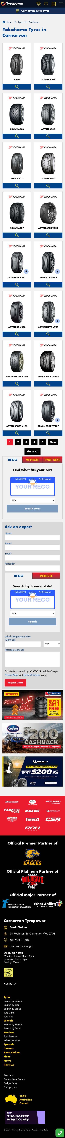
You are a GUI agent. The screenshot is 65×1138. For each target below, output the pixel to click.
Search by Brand (12, 1008)
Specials (9, 1044)
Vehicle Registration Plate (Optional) (18, 638)
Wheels (8, 1020)
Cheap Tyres (10, 1087)
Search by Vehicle (13, 1001)
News (7, 1060)
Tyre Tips (8, 1016)
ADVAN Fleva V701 (48, 327)
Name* (8, 533)
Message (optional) (14, 649)
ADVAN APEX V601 (48, 228)
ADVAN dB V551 (17, 277)
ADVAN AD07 (17, 228)
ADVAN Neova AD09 (17, 376)
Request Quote (15, 682)
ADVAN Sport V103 (48, 376)
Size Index (9, 1075)
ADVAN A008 (48, 79)
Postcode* (10, 563)
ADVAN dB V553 (17, 327)
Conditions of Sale (40, 1130)
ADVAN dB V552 (48, 277)
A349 (17, 79)
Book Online (12, 1052)
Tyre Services (10, 1036)
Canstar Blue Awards (14, 1079)
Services (9, 1032)
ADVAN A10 (17, 178)
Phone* (8, 543)
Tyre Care (9, 1012)
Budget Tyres (10, 1083)
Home (8, 22)
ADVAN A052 (48, 129)
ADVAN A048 (17, 129)
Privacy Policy (11, 674)
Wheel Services (12, 1040)
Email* (8, 553)
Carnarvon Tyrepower (35, 10)
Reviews (9, 1064)
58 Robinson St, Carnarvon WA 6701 (32, 933)
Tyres (7, 997)
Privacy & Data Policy (21, 1130)
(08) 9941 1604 (19, 940)
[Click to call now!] (39, 4)
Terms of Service (32, 674)
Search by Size (11, 1004)
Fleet (7, 1056)
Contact (8, 1048)
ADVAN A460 (48, 178)
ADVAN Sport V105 (17, 426)
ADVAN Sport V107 (48, 426)
